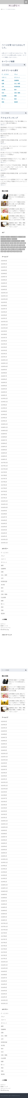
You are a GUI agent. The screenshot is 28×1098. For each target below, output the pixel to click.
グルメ (16, 74)
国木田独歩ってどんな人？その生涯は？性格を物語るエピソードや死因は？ (14, 128)
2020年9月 (4, 369)
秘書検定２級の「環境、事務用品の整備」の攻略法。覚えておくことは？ (17, 224)
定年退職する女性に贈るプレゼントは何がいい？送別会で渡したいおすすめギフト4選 (17, 210)
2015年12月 (4, 539)
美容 (15, 99)
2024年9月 (4, 270)
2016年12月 (4, 501)
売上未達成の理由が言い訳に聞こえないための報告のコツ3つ (14, 134)
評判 (8, 251)
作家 (21, 243)
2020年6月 (4, 379)
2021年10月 (4, 328)
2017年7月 (4, 478)
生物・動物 (17, 92)
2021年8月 (4, 334)
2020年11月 (4, 363)
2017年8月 (4, 475)
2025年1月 (4, 267)
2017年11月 (4, 465)
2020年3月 (4, 389)
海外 (15, 89)
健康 (3, 80)
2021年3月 (4, 350)
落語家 (16, 102)
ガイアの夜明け (22, 236)
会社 (15, 243)
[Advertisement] (14, 26)
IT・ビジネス (5, 74)
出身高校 (8, 245)
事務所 (2, 243)
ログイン (3, 624)
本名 (20, 247)
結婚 (2, 251)
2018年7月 (4, 440)
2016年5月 (4, 523)
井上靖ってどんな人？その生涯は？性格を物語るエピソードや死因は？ (14, 153)
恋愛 (3, 83)
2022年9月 (4, 302)
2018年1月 (4, 459)
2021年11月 (4, 324)
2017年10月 (4, 469)
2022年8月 (4, 305)
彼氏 (5, 247)
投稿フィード (4, 625)
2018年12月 (4, 424)
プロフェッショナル (16, 241)
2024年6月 (4, 280)
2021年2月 (4, 353)
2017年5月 (4, 485)
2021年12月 (4, 321)
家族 (23, 245)
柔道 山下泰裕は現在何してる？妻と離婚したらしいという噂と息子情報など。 (14, 122)
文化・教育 (17, 83)
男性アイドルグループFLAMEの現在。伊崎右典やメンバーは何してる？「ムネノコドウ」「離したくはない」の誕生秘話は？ (14, 167)
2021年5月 (4, 344)
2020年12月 (4, 360)
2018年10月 (4, 430)
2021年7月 (4, 337)
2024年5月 (4, 283)
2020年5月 (4, 382)
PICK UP (2, 236)
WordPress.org (5, 629)
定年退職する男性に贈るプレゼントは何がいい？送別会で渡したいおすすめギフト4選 (17, 217)
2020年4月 (4, 385)
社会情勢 (4, 95)
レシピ (22, 241)
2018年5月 (4, 446)
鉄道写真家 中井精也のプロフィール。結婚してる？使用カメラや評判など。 (14, 159)
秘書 (15, 95)
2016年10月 (4, 507)
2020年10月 (4, 366)
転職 (18, 251)
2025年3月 (4, 260)
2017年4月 (4, 488)
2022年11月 (4, 296)
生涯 (9, 249)
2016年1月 (4, 536)
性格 (8, 247)
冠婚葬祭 (16, 80)
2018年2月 (4, 456)
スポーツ (4, 77)
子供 (20, 245)
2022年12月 (4, 292)
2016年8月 (4, 514)
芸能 (3, 102)
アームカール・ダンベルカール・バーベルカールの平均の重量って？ (14, 147)
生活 (3, 92)
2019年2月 (4, 417)
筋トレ (3, 99)
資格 (11, 251)
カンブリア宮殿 (14, 236)
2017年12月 (4, 462)
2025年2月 (4, 264)
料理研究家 (17, 86)
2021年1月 (4, 357)
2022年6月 (4, 312)
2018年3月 (4, 453)
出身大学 (3, 245)
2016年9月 (4, 510)
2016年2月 (4, 533)
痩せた (12, 249)
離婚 (21, 251)
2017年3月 (4, 491)
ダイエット (17, 77)
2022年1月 (4, 318)
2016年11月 (4, 504)
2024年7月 (4, 276)
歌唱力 (24, 247)
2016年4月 (4, 526)
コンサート (3, 238)
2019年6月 (4, 405)
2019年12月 (4, 398)
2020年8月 (4, 373)
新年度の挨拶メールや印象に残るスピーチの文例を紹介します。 (17, 196)
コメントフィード (5, 627)
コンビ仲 (9, 238)
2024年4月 (4, 286)
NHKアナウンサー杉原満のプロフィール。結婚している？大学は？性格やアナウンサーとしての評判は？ (14, 181)
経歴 (23, 249)
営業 (15, 245)
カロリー (7, 236)
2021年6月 (4, 340)
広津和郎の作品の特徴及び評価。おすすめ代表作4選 (14, 174)
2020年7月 (4, 376)
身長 (14, 251)
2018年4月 (4, 449)
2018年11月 (4, 427)
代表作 (11, 243)
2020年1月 (4, 395)
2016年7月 (4, 517)
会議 (18, 243)
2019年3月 (4, 414)
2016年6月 (4, 520)
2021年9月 (4, 331)
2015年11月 (4, 542)
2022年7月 (4, 308)
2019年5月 (4, 408)
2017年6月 (4, 481)
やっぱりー (9, 1095)
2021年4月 (4, 347)
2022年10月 (4, 299)
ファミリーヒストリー (5, 241)
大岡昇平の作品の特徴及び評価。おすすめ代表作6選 (14, 141)
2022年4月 (4, 315)
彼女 (2, 247)
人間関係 (7, 243)
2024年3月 (4, 289)
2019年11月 (4, 401)
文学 (3, 86)
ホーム (3, 9)
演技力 (2, 249)
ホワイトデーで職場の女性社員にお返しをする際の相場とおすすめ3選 (17, 203)
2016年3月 (4, 530)
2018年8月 (4, 437)
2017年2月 (4, 494)
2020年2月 (4, 392)
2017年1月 (4, 498)
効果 (12, 245)
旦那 (17, 247)
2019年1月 (4, 421)
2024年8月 (4, 273)
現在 (6, 249)
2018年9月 (4, 433)
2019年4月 (4, 411)
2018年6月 (4, 443)
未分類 (3, 89)
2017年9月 (4, 472)
